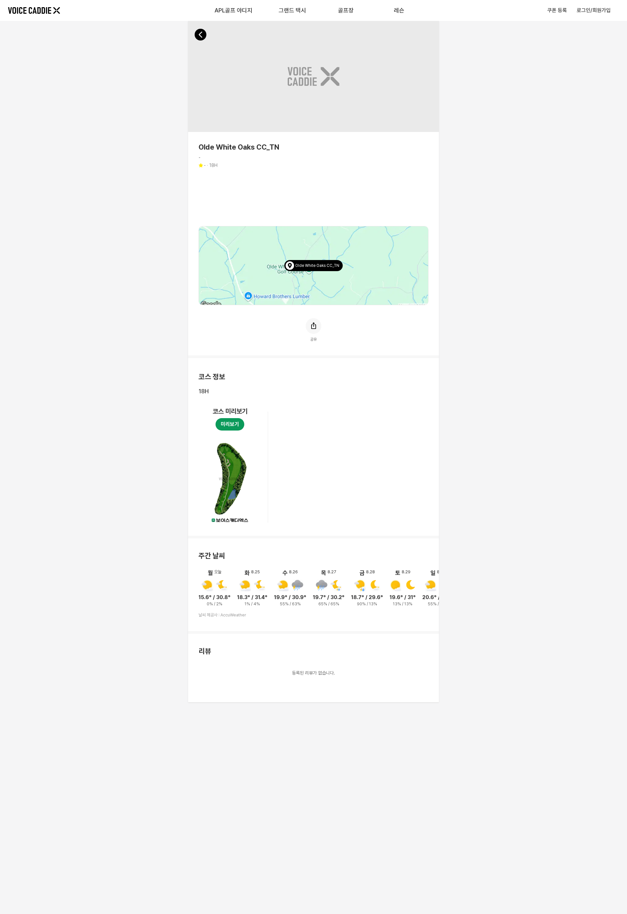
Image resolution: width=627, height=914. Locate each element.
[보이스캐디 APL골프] (34, 10)
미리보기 (230, 424)
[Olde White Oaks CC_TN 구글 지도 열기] (313, 265)
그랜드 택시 (292, 10)
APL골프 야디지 (233, 10)
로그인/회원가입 (594, 10)
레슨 (399, 10)
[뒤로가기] (200, 35)
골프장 (346, 10)
